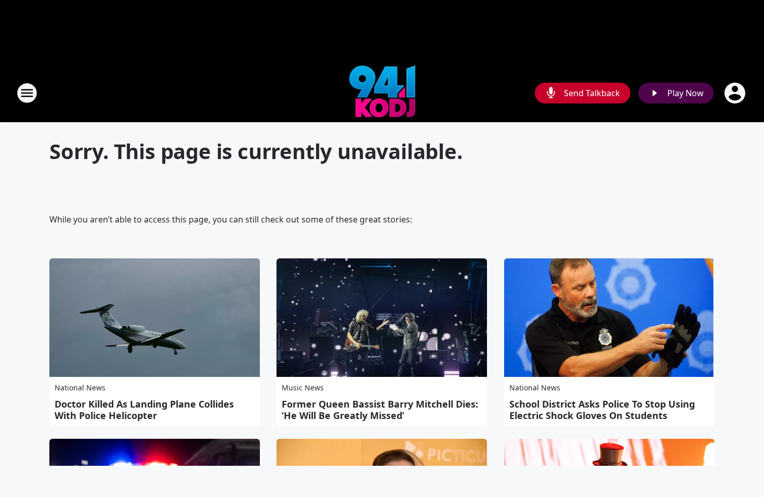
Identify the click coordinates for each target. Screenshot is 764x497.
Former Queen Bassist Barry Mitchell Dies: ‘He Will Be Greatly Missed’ (380, 409)
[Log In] (736, 93)
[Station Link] (382, 93)
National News (80, 388)
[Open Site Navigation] (27, 93)
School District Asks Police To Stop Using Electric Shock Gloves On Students (602, 409)
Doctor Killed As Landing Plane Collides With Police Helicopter (144, 409)
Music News (303, 388)
